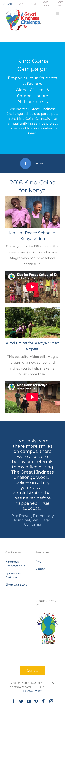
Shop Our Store (16, 584)
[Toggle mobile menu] (58, 14)
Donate (33, 671)
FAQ (38, 561)
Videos (40, 569)
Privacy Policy (32, 691)
